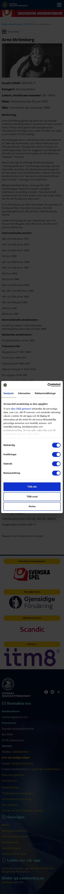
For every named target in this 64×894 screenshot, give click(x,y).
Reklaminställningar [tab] (45, 393)
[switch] (56, 454)
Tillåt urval (32, 496)
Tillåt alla (32, 486)
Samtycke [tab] (8, 393)
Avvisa (32, 506)
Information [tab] (24, 393)
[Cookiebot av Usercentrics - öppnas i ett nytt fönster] (48, 385)
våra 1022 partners (21, 408)
